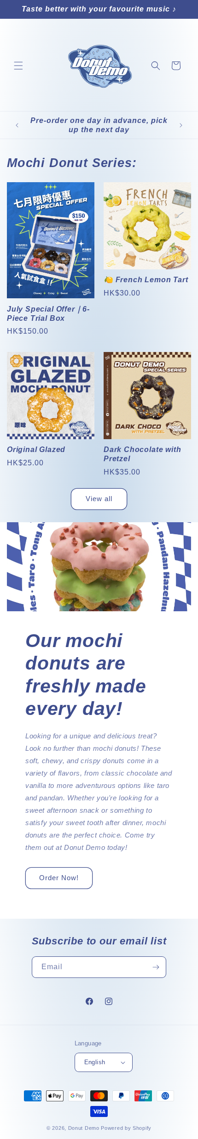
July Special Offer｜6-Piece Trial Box (48, 313)
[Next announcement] (181, 125)
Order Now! (59, 878)
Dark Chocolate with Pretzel (142, 454)
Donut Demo (83, 1128)
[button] (18, 66)
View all (99, 498)
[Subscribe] (156, 967)
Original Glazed (36, 449)
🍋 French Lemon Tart (146, 279)
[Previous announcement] (17, 125)
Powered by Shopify (126, 1128)
